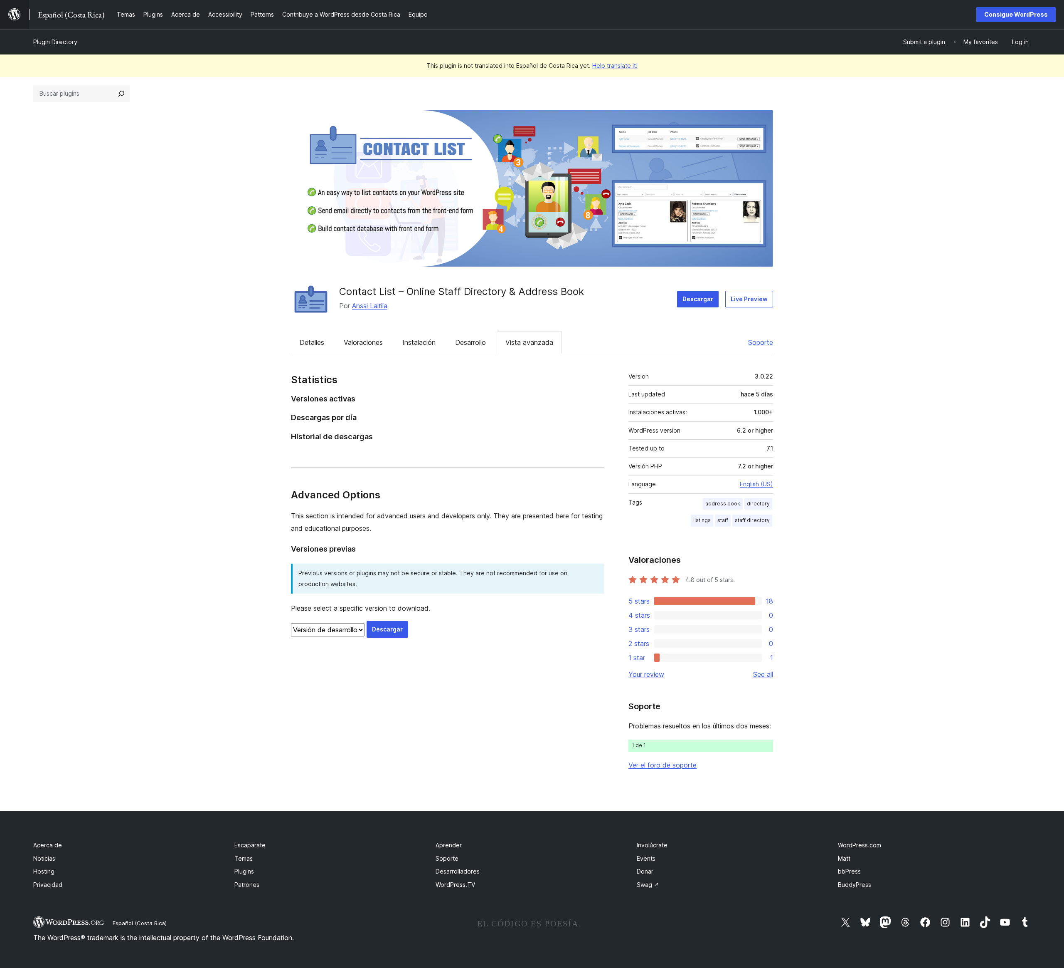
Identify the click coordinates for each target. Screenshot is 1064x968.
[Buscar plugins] (121, 93)
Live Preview (749, 298)
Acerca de (47, 845)
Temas (243, 858)
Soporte (760, 342)
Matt (844, 858)
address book (722, 503)
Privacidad (47, 884)
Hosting (43, 871)
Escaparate (250, 845)
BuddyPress (854, 884)
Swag (648, 884)
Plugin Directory (55, 41)
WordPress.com (859, 845)
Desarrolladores (458, 871)
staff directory (752, 520)
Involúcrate (652, 845)
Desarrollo (470, 342)
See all (763, 674)
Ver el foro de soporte (662, 765)
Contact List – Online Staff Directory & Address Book (461, 291)
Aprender (449, 845)
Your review (646, 674)
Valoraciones (363, 342)
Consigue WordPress (1016, 14)
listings (702, 520)
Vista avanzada (529, 342)
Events (646, 858)
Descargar (697, 298)
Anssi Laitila (369, 306)
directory (758, 503)
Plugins (244, 871)
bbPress (849, 871)
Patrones (246, 884)
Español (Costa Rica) (140, 923)
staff (722, 520)
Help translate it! (615, 65)
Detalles (312, 342)
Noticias (44, 858)
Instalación (419, 342)
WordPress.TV (455, 884)
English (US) (756, 484)
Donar (645, 871)
